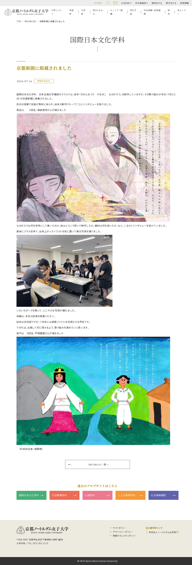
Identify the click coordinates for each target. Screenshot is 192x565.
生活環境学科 (59, 495)
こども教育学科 (126, 495)
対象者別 (141, 2)
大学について (56, 12)
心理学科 (90, 495)
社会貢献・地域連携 (152, 12)
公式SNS (125, 2)
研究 (169, 12)
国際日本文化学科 (29, 495)
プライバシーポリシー (123, 531)
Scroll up (186, 548)
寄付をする (171, 2)
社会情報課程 (158, 495)
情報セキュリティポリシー (125, 535)
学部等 (71, 12)
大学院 (83, 12)
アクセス (98, 2)
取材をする (157, 2)
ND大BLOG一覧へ (99, 464)
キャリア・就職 (116, 12)
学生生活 (133, 12)
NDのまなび (98, 12)
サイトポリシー (119, 527)
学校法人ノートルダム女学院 (162, 532)
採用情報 (184, 2)
